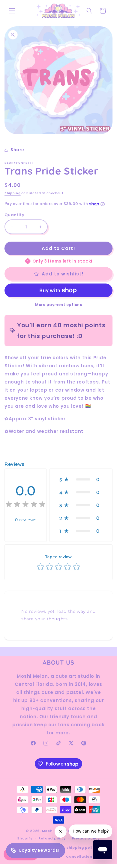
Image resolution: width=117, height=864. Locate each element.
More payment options (58, 304)
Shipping (12, 193)
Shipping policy (81, 847)
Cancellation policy (85, 856)
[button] (12, 10)
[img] (25, 505)
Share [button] (17, 150)
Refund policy (52, 838)
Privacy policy (86, 838)
